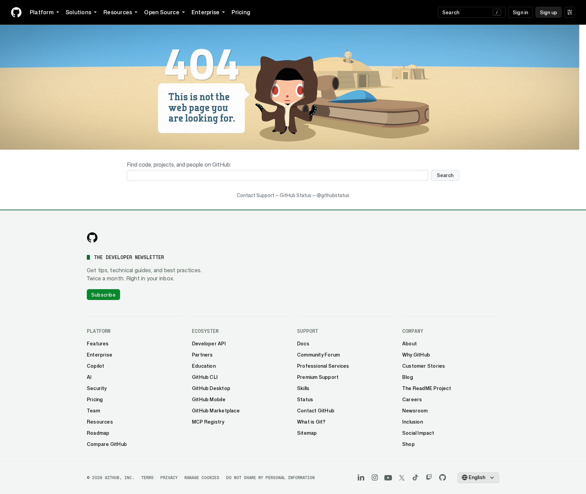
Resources (117, 12)
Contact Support (255, 195)
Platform (42, 12)
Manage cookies (201, 477)
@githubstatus (333, 195)
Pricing (241, 12)
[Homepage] (16, 12)
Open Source (161, 12)
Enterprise (205, 12)
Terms (147, 477)
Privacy (169, 477)
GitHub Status (295, 195)
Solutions (78, 12)
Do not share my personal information (270, 477)
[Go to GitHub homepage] (92, 237)
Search (445, 175)
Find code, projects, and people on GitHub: (179, 164)
